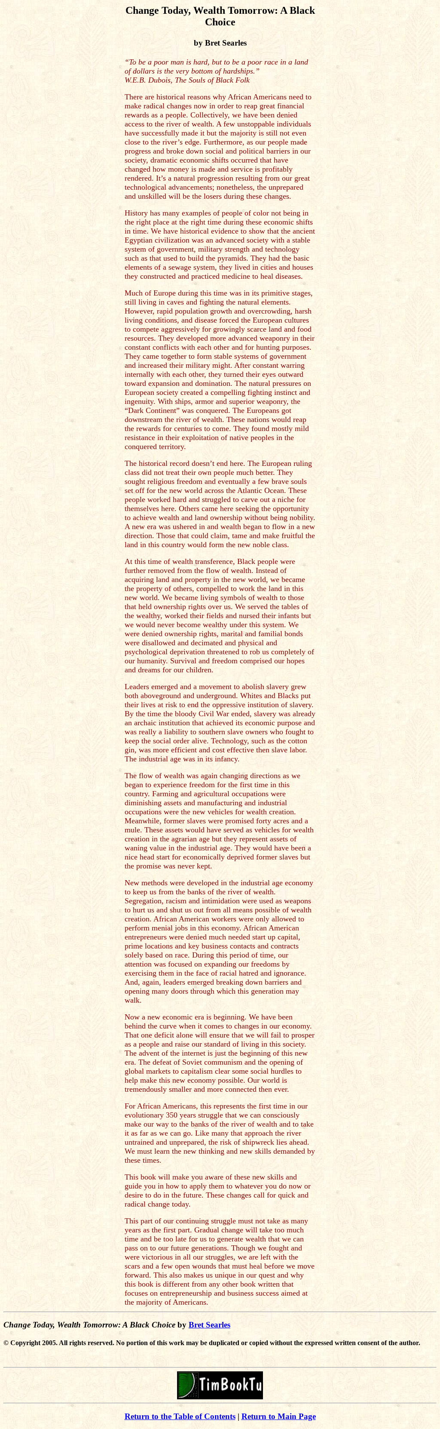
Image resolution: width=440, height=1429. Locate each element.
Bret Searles (209, 1324)
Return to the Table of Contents (180, 1416)
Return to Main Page (278, 1416)
